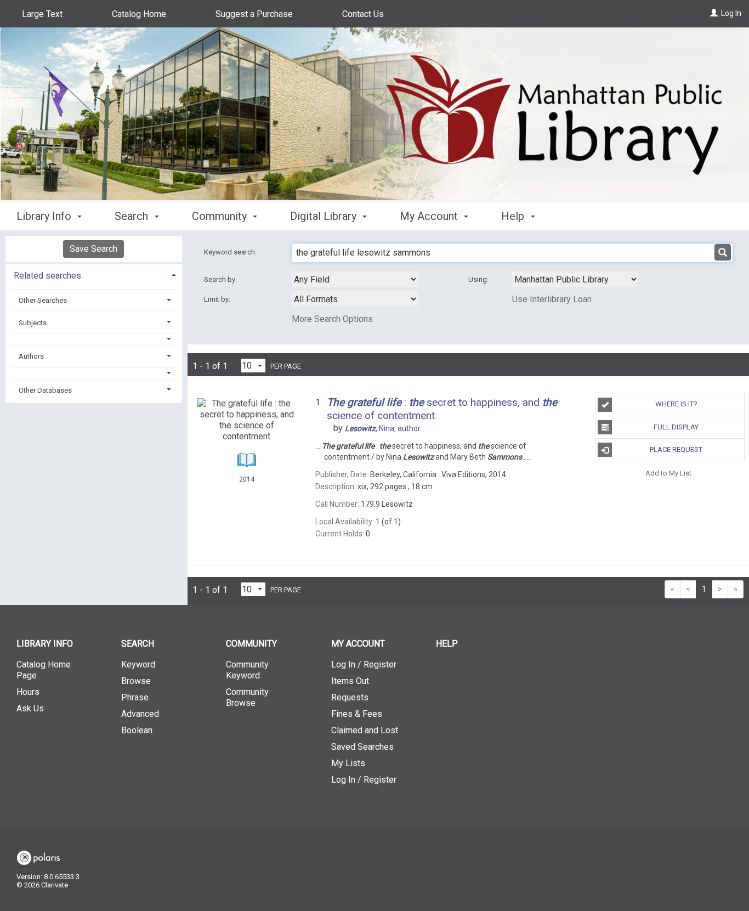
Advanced (140, 714)
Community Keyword (247, 670)
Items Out (350, 681)
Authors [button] (31, 356)
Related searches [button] (47, 275)
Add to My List (668, 472)
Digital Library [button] (324, 216)
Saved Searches (362, 747)
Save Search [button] (93, 249)
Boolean (136, 730)
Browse (136, 681)
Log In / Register (363, 664)
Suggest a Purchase (254, 14)
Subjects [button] (33, 323)
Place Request (676, 449)
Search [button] (133, 216)
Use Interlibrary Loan (552, 299)
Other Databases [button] (45, 390)
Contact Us (363, 14)
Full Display (676, 427)
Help (447, 643)
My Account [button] (430, 216)
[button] (93, 339)
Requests (349, 697)
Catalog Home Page (43, 670)
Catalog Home (139, 14)
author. (383, 428)
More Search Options (332, 319)
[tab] (93, 274)
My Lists (348, 763)
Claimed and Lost (364, 730)
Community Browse (247, 697)
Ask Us (30, 708)
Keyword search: (231, 252)
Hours (27, 692)
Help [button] (514, 216)
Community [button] (220, 216)
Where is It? (676, 404)
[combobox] (355, 279)
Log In (731, 13)
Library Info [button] (45, 216)
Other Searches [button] (43, 300)
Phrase (135, 697)
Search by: (221, 279)
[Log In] (714, 13)
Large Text (42, 14)
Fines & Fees (356, 714)
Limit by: (218, 299)
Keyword (138, 664)
